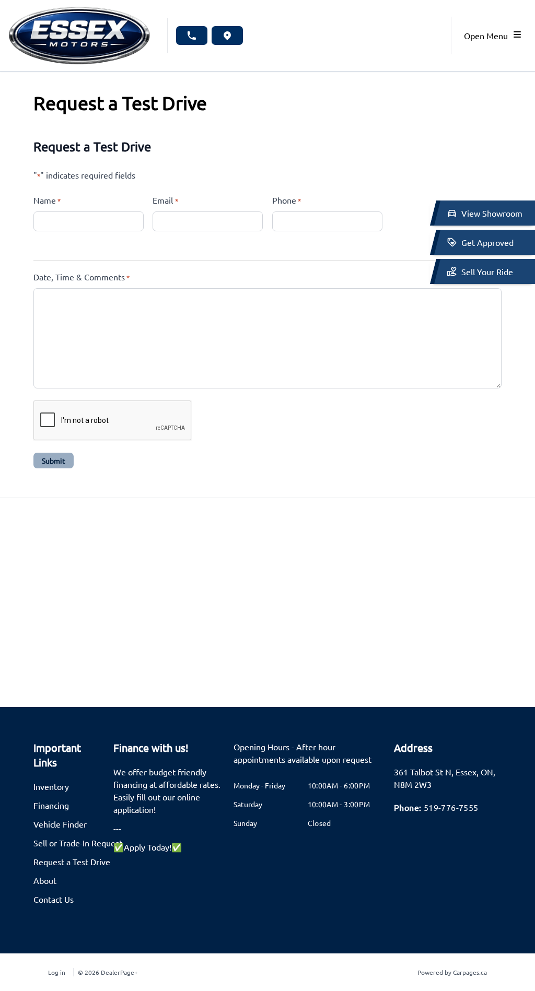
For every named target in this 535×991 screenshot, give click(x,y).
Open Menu (488, 35)
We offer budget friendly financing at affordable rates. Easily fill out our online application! (166, 790)
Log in (56, 972)
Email (165, 200)
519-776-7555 (451, 807)
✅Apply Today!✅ (147, 847)
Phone (286, 200)
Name (47, 200)
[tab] (307, 758)
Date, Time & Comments (81, 277)
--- (117, 828)
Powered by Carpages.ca (452, 972)
